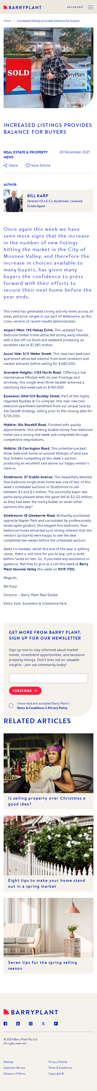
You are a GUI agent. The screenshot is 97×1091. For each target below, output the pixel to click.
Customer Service (14, 1067)
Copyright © (56, 1073)
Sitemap (9, 1062)
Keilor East (75, 7)
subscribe (22, 690)
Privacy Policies (57, 1062)
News (7, 21)
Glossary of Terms (14, 1073)
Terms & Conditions (60, 1067)
